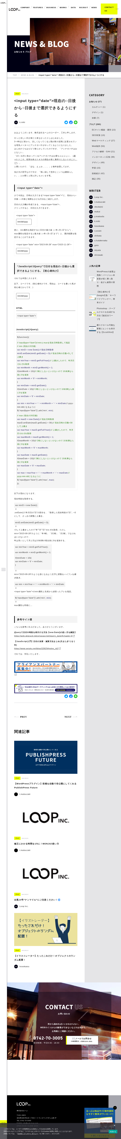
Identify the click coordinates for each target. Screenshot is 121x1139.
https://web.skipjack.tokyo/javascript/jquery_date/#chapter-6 (43, 636)
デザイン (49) (98, 163)
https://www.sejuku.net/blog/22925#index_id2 (36, 649)
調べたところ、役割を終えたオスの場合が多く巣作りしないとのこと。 (45, 157)
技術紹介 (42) (98, 173)
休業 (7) (95, 118)
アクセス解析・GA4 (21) (103, 152)
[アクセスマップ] (64, 1077)
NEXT (68, 716)
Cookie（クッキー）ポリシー (27, 1134)
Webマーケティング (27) (103, 141)
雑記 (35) (96, 179)
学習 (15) (96, 168)
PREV (23, 716)
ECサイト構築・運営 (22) (104, 130)
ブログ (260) (95, 124)
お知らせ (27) (95, 102)
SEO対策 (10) (98, 135)
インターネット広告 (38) (103, 157)
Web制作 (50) (98, 146)
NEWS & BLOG (27, 75)
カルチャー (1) (98, 107)
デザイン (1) (97, 112)
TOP (15, 75)
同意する (113, 1132)
